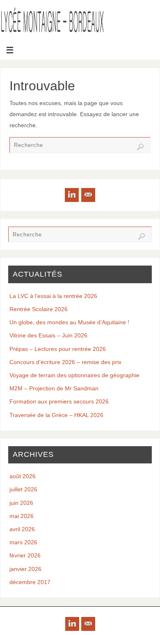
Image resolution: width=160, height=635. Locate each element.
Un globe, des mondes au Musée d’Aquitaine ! (69, 322)
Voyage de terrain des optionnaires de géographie (74, 375)
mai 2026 (21, 516)
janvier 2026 (25, 569)
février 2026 (25, 555)
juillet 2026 (23, 489)
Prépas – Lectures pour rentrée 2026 (57, 349)
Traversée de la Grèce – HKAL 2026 (56, 415)
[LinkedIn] (72, 195)
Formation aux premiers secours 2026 (59, 401)
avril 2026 (22, 529)
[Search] (140, 147)
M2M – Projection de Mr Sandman (53, 388)
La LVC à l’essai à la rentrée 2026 (53, 296)
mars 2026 (23, 542)
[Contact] (88, 195)
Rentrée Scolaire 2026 (38, 309)
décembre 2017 (29, 582)
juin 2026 (21, 503)
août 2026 (22, 476)
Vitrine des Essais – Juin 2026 (48, 335)
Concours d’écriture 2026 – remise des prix (65, 362)
